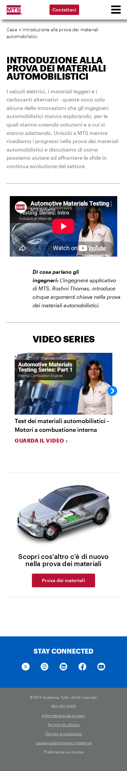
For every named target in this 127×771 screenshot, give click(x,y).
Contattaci (64, 9)
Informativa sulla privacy (63, 715)
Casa (12, 29)
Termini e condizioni (63, 733)
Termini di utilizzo (63, 724)
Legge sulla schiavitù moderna (63, 742)
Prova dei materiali (63, 580)
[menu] (115, 10)
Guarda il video (39, 440)
